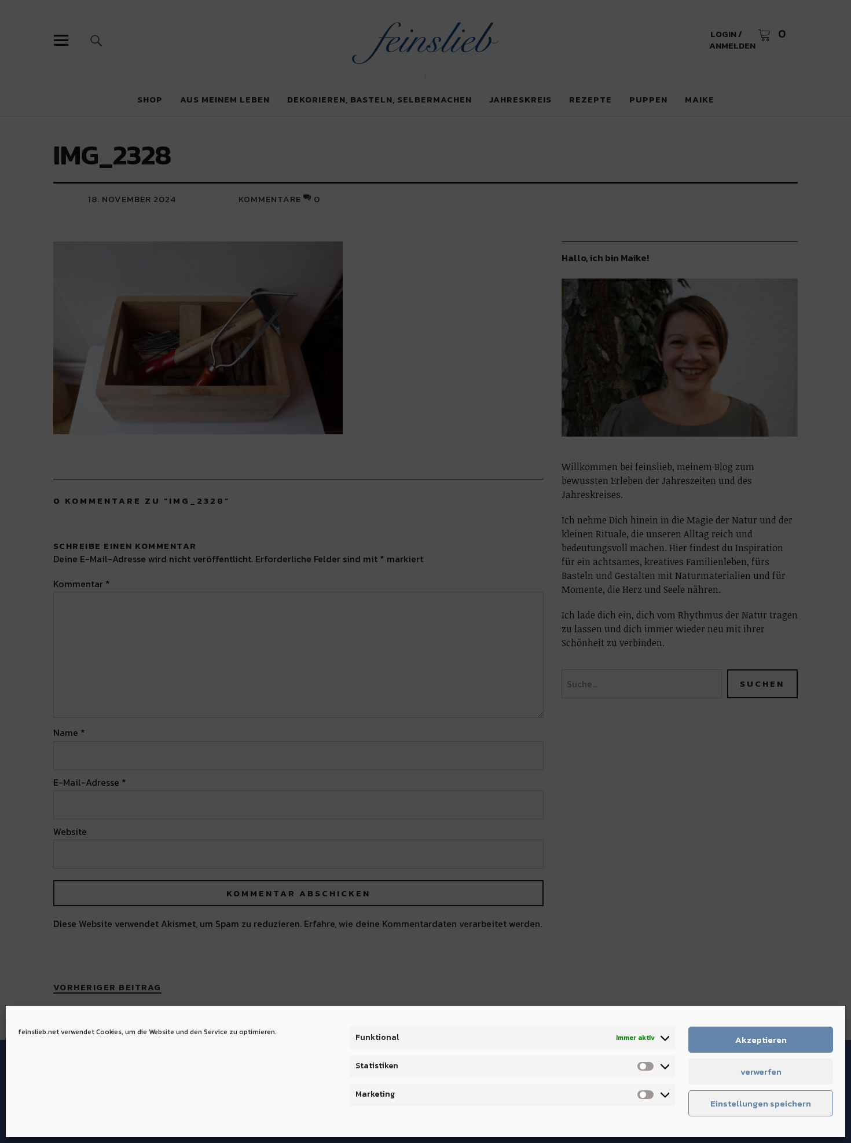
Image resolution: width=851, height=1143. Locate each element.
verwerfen (761, 1071)
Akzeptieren (761, 1039)
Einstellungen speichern (760, 1103)
